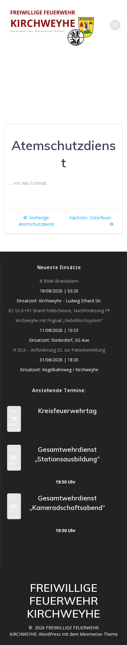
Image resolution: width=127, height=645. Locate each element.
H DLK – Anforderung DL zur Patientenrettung (59, 350)
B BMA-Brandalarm (59, 281)
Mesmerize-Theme (99, 634)
